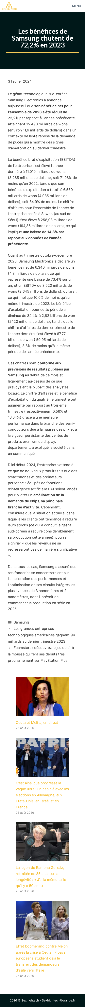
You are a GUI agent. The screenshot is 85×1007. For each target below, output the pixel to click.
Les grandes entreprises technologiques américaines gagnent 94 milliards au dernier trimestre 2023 (41, 634)
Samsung (21, 622)
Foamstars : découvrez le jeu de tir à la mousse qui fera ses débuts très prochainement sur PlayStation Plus (41, 654)
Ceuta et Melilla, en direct (37, 722)
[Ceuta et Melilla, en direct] (42, 713)
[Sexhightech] (9, 6)
